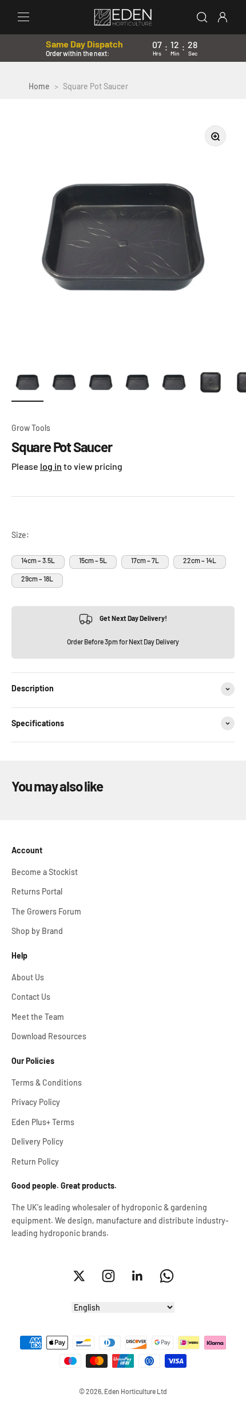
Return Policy (35, 1161)
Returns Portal (36, 891)
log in (51, 466)
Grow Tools (30, 428)
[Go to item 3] (101, 383)
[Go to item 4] (137, 383)
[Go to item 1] (27, 383)
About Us (27, 977)
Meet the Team (37, 1017)
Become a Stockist (44, 872)
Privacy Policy (35, 1102)
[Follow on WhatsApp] (166, 1276)
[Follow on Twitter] (79, 1276)
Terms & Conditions (46, 1082)
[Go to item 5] (174, 383)
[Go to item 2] (64, 383)
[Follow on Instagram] (108, 1276)
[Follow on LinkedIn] (137, 1276)
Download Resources (48, 1036)
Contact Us (30, 997)
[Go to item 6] (211, 383)
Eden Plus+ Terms (42, 1122)
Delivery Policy (37, 1141)
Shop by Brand (37, 931)
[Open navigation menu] (23, 17)
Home (39, 86)
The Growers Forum (46, 911)
